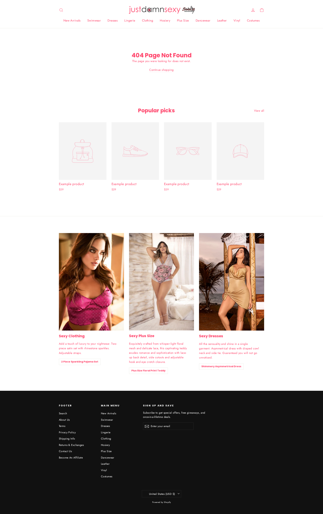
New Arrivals (72, 20)
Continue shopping (161, 70)
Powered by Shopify (161, 502)
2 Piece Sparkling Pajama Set (79, 361)
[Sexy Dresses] (231, 282)
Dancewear (203, 20)
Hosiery (165, 20)
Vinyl (237, 20)
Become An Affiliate (71, 458)
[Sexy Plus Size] (161, 281)
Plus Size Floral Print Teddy (148, 370)
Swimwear (94, 20)
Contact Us (65, 451)
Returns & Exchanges (71, 445)
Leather (222, 20)
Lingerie (129, 20)
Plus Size (183, 20)
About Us (64, 420)
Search (63, 413)
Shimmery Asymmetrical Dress (221, 366)
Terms (62, 426)
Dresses (112, 20)
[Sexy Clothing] (91, 282)
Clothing (147, 20)
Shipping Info (67, 439)
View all (259, 111)
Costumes (253, 20)
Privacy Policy (67, 432)
